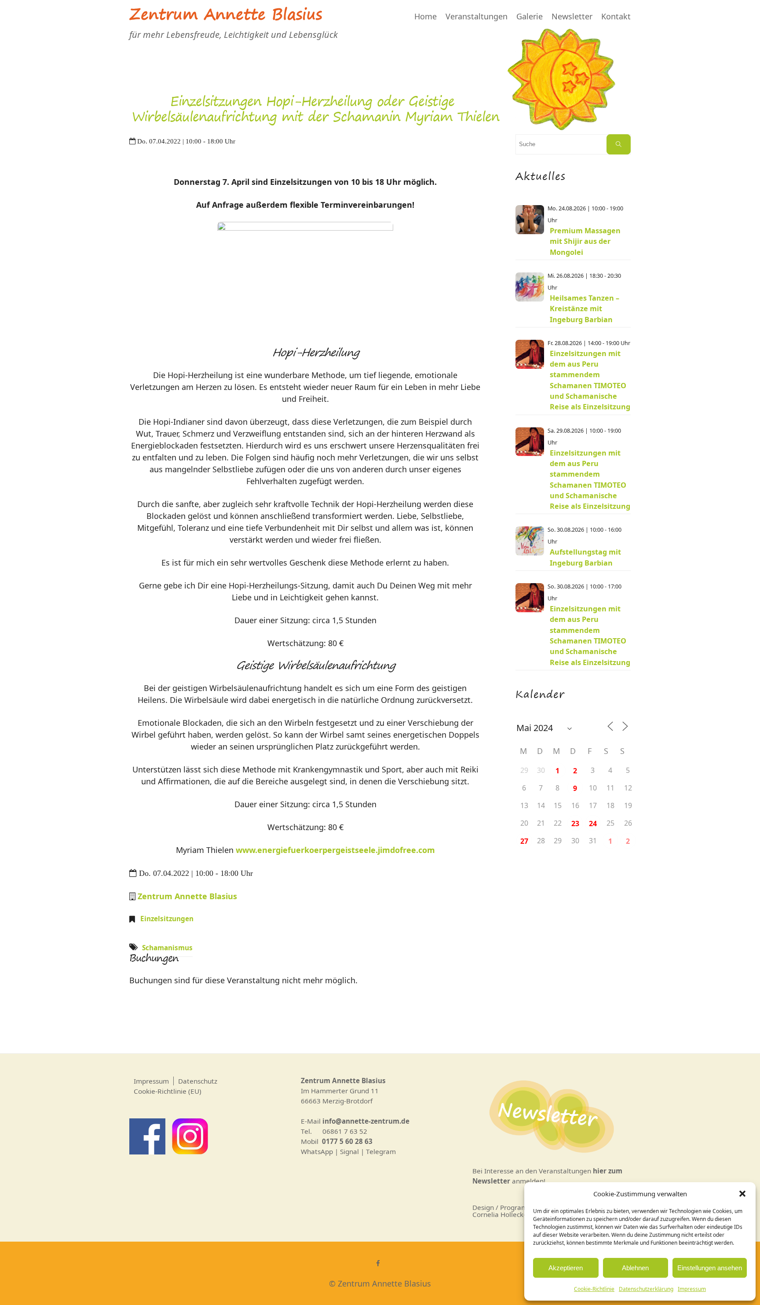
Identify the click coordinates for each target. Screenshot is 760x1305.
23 (575, 823)
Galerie (529, 16)
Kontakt (616, 16)
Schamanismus (167, 947)
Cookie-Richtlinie (594, 1289)
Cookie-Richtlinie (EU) (167, 1091)
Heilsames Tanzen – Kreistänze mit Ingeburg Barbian (584, 308)
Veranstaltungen (477, 16)
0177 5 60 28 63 (347, 1141)
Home (425, 16)
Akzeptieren (565, 1268)
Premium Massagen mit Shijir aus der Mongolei (585, 241)
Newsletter (572, 16)
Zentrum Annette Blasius (225, 16)
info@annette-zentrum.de (365, 1121)
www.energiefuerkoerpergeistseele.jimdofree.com (335, 850)
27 (524, 841)
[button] (742, 1193)
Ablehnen (635, 1268)
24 (593, 823)
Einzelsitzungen (167, 918)
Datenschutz (197, 1081)
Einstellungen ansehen (709, 1268)
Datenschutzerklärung (646, 1289)
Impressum (692, 1289)
